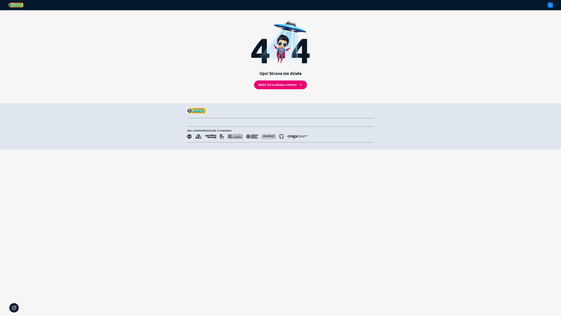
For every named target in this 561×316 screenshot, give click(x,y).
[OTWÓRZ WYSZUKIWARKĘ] (550, 5)
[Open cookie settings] (14, 307)
